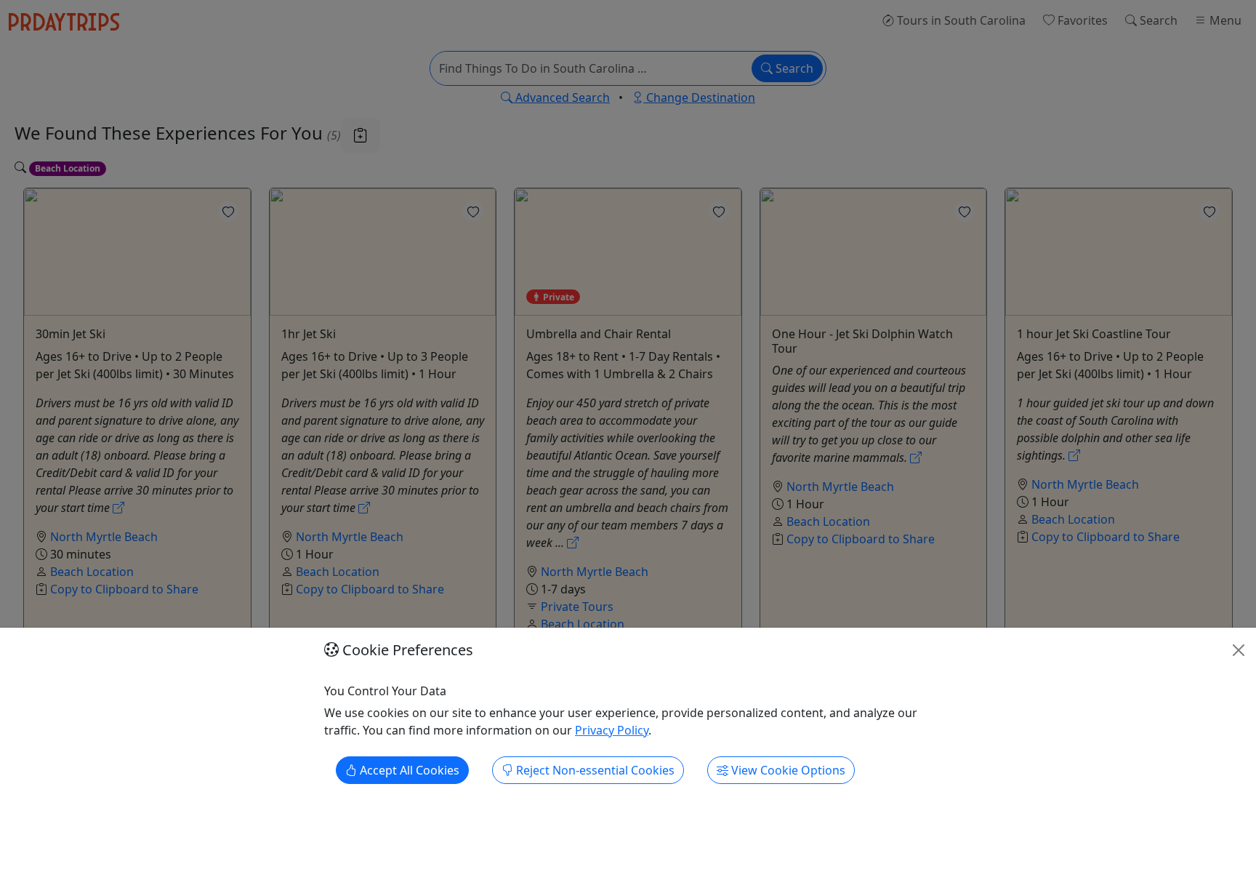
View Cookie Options (786, 771)
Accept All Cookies (408, 771)
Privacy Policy (611, 731)
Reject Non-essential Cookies (594, 771)
